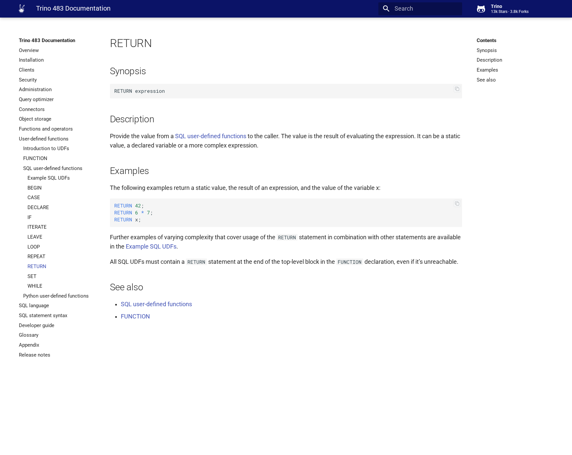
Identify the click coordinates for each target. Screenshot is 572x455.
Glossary (28, 335)
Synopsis (487, 50)
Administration (35, 89)
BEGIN (34, 188)
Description (489, 60)
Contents (487, 40)
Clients (26, 70)
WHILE (34, 286)
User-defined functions (44, 139)
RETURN (36, 266)
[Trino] (21, 8)
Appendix (29, 345)
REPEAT (36, 256)
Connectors (32, 109)
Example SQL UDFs (48, 178)
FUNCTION (35, 158)
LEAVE (34, 237)
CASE (33, 197)
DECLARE (38, 207)
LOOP (33, 247)
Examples (487, 70)
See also (486, 80)
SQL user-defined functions (52, 168)
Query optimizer (36, 99)
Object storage (35, 119)
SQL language (34, 306)
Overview (29, 50)
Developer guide (36, 325)
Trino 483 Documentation (47, 40)
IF (29, 217)
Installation (31, 60)
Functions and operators (46, 129)
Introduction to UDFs (46, 148)
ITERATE (37, 227)
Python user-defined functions (56, 296)
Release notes (34, 355)
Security (28, 80)
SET (31, 276)
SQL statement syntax (43, 315)
